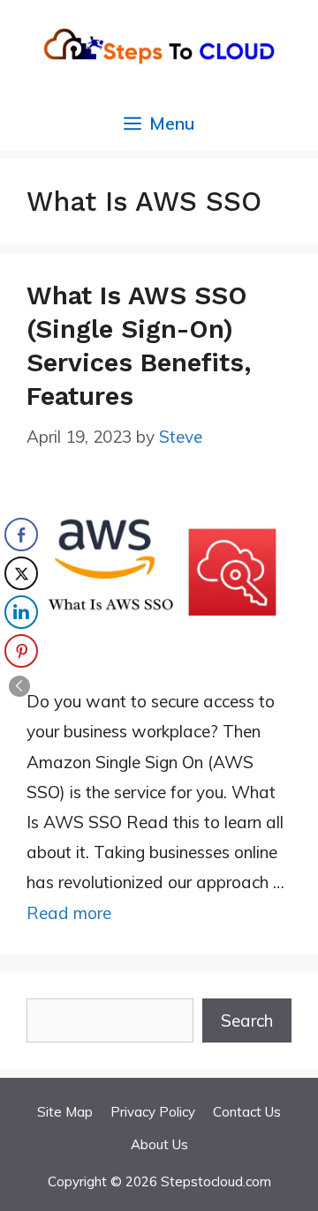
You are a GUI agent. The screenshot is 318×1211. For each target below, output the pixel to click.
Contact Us (247, 1111)
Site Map (65, 1111)
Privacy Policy (152, 1111)
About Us (159, 1144)
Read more (68, 912)
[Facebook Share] (21, 534)
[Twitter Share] (21, 573)
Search (247, 1020)
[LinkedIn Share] (21, 612)
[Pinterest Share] (21, 651)
